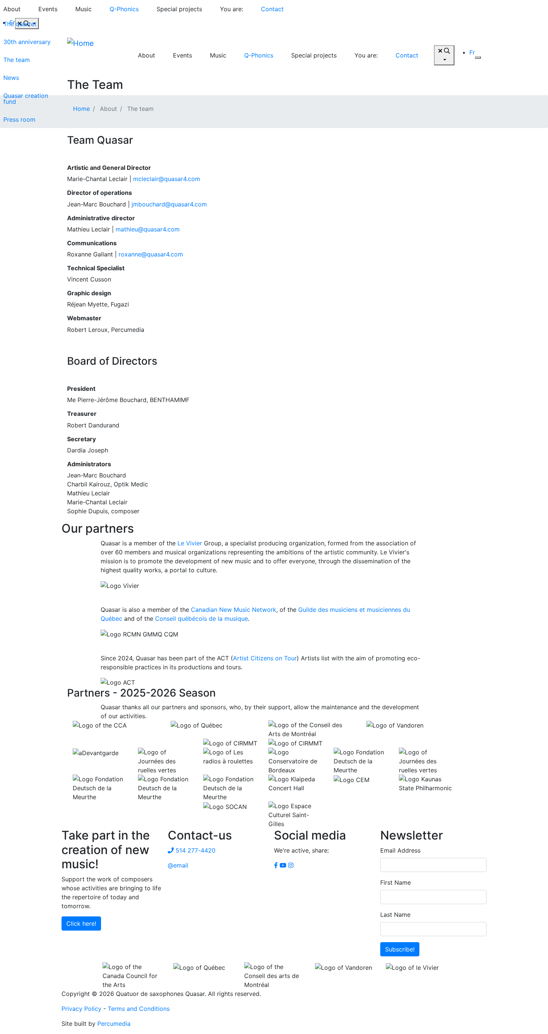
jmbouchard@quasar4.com (169, 204)
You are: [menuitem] (231, 9)
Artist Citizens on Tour (265, 658)
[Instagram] (290, 865)
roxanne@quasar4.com (151, 254)
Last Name (395, 914)
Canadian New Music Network (233, 609)
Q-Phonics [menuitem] (124, 9)
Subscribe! (400, 949)
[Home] (95, 55)
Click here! (81, 923)
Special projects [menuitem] (179, 9)
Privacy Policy (81, 1008)
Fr (472, 52)
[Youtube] (283, 865)
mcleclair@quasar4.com (166, 179)
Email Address (400, 850)
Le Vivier (189, 543)
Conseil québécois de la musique (201, 618)
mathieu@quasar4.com (148, 229)
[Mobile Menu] (478, 57)
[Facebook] (276, 865)
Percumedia (113, 1023)
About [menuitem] (146, 55)
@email (178, 865)
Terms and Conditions (139, 1008)
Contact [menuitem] (272, 9)
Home (81, 108)
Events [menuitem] (47, 9)
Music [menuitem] (83, 9)
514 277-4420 (194, 850)
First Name (395, 882)
